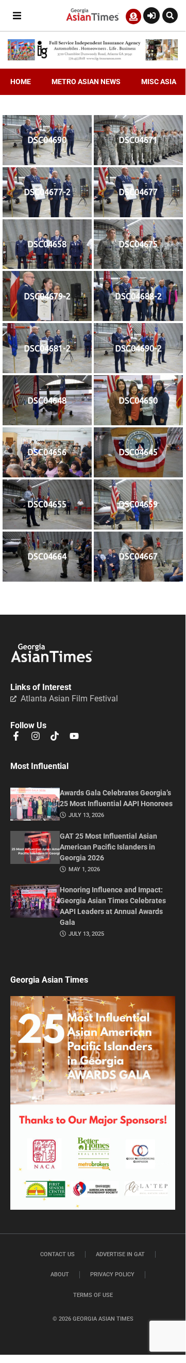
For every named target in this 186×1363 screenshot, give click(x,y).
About (59, 1274)
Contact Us (57, 1254)
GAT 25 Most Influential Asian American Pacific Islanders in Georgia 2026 (108, 847)
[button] (17, 16)
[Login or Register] (151, 15)
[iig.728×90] (93, 58)
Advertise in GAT (120, 1254)
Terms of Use (93, 1295)
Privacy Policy (112, 1274)
